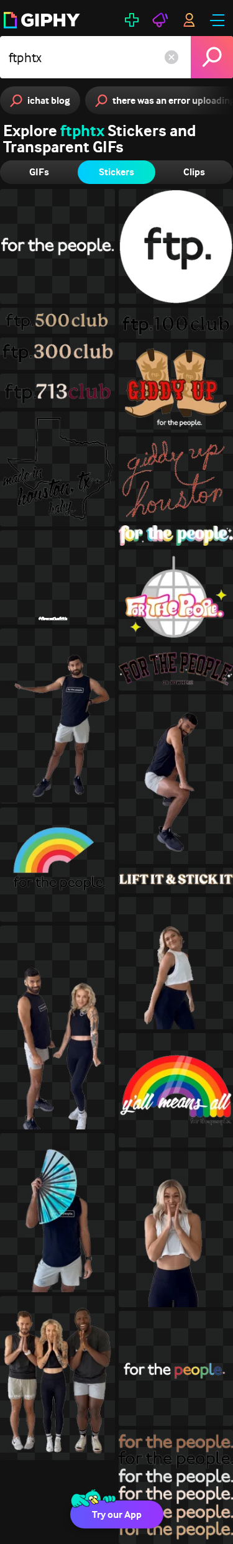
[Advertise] (160, 19)
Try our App (117, 1514)
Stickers (116, 172)
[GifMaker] (132, 19)
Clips (194, 172)
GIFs (39, 172)
